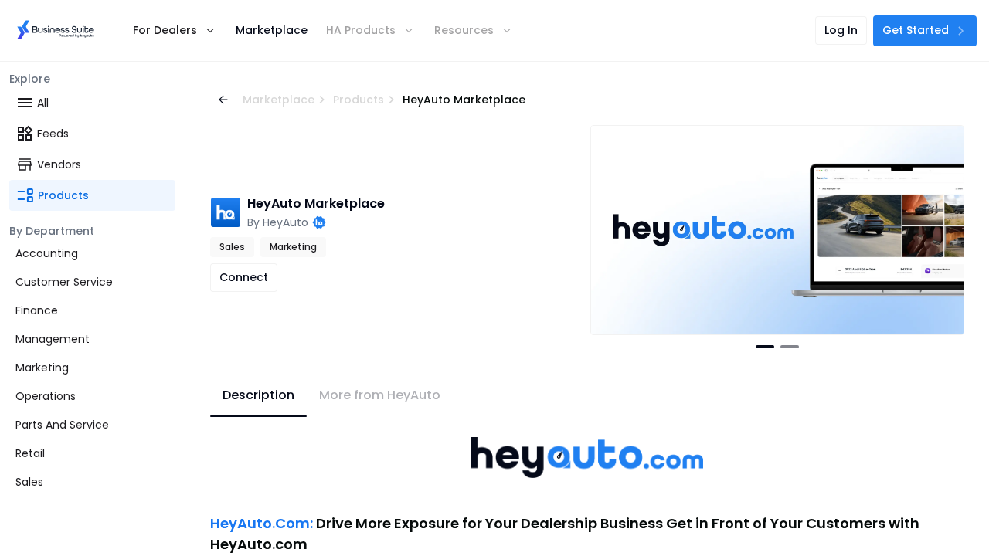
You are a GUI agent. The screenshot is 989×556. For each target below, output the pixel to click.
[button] (172, 30)
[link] (55, 30)
